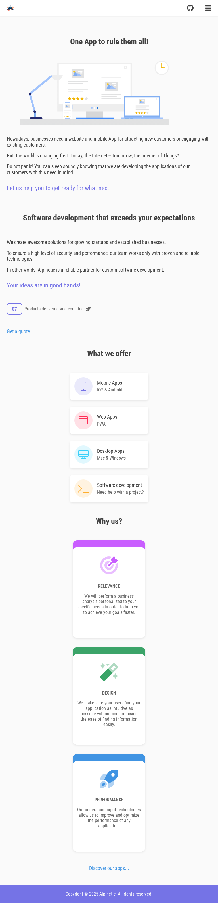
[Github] (190, 8)
